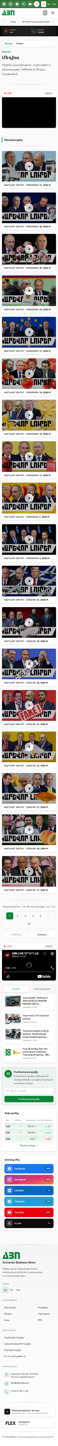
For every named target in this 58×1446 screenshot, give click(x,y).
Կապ (6, 1319)
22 (29, 923)
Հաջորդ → (43, 934)
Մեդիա (8, 1313)
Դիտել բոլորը (27, 1145)
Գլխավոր (8, 43)
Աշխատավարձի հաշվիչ (17, 1343)
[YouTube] (30, 4)
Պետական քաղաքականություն (36, 21)
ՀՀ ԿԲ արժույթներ (13, 1356)
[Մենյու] (52, 12)
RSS (40, 1319)
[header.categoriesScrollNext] (53, 21)
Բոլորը (13, 21)
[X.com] (23, 4)
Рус (48, 4)
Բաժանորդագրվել (29, 1098)
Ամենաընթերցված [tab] (42, 989)
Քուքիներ (43, 1307)
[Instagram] (10, 4)
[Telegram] (17, 4)
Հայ (43, 4)
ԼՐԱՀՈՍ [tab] (16, 989)
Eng (54, 4)
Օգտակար (44, 1313)
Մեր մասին (10, 1307)
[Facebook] (4, 4)
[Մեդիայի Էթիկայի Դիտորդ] (45, 12)
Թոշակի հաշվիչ (12, 1349)
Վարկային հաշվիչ (14, 1337)
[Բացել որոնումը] (36, 4)
